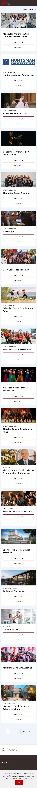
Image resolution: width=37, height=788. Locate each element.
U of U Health (7, 467)
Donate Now (17, 42)
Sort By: (25, 9)
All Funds (4, 762)
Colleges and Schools (10, 547)
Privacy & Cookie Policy (23, 779)
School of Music (8, 508)
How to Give (5, 767)
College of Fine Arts (9, 110)
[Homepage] (6, 3)
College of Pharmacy (9, 31)
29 (24, 731)
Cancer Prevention (9, 72)
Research (6, 267)
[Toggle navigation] (34, 3)
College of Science (9, 703)
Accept (20, 783)
